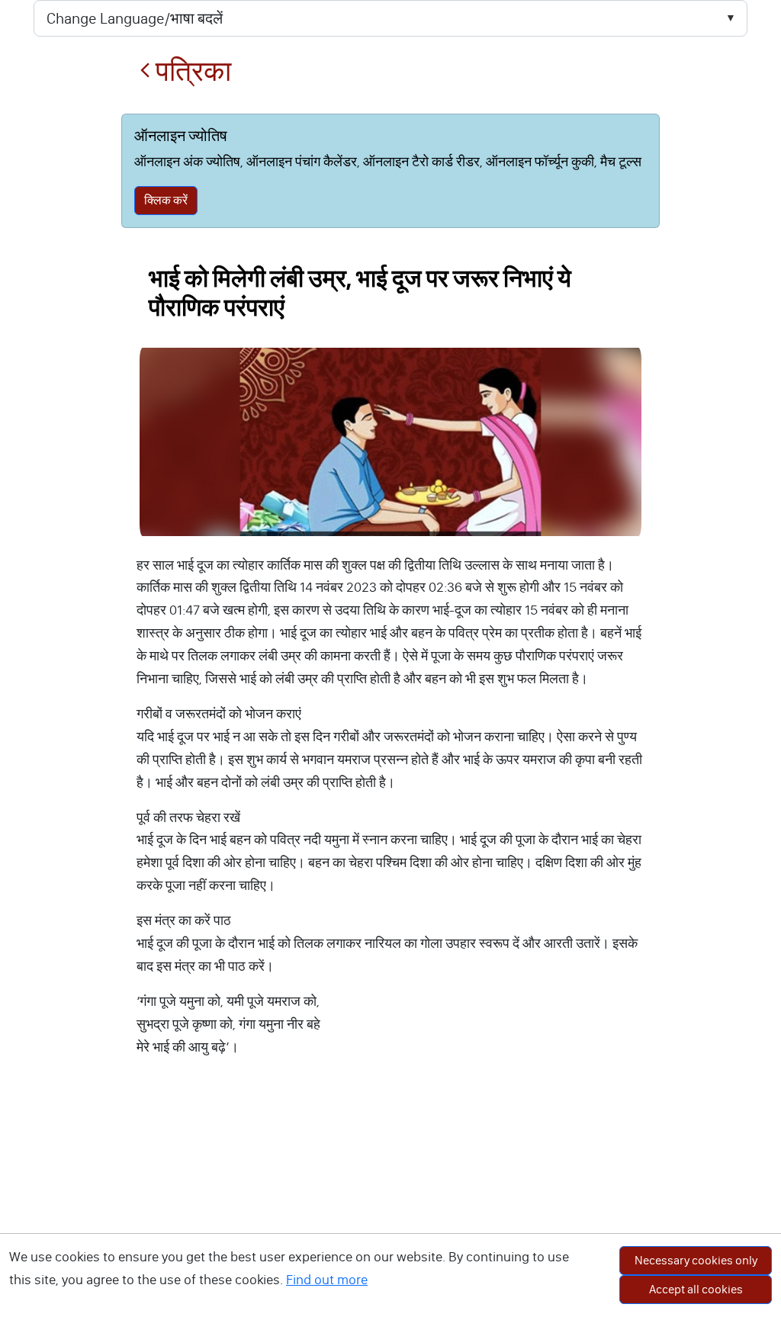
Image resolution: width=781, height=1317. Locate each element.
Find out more (327, 1279)
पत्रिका (190, 71)
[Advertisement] (390, 1202)
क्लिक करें (166, 200)
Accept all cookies (696, 1289)
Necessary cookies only (696, 1260)
